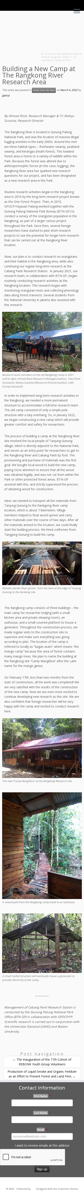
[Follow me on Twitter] (6, 1182)
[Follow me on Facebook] (11, 1182)
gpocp (5, 95)
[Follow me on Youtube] (16, 1182)
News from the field (43, 90)
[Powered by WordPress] (32, 1187)
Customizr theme (68, 1188)
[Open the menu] (77, 11)
